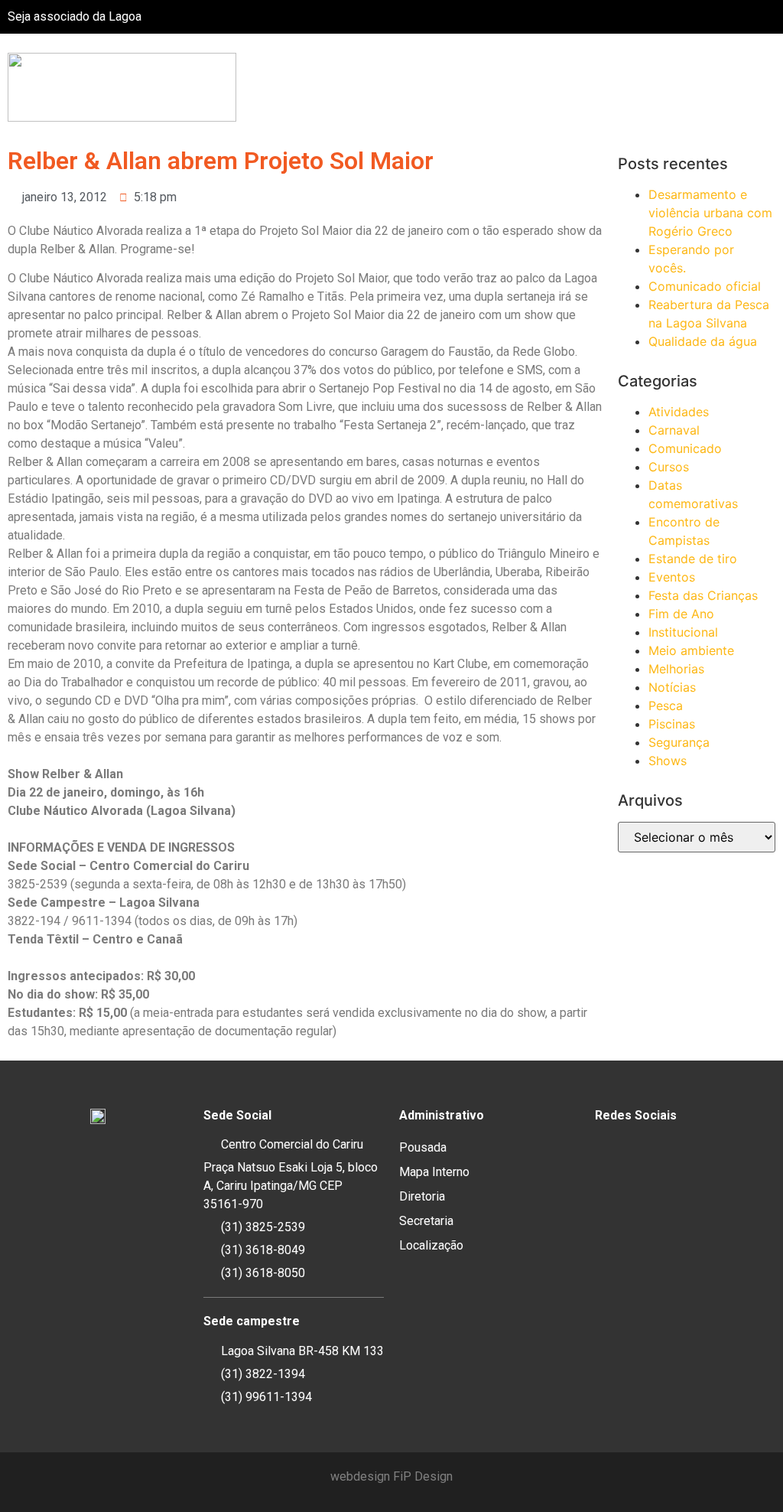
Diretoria (422, 1196)
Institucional (683, 632)
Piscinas (671, 724)
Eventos (671, 577)
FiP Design (423, 1476)
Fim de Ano (681, 613)
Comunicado (685, 448)
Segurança (679, 742)
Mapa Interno (434, 1172)
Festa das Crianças (703, 595)
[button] (771, 87)
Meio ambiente (691, 650)
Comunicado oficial (704, 286)
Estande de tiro (692, 558)
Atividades (678, 411)
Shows (667, 760)
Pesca (665, 705)
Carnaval (674, 430)
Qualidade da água (702, 341)
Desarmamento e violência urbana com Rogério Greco (710, 213)
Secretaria (426, 1221)
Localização (431, 1245)
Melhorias (676, 668)
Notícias (672, 687)
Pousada (423, 1147)
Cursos (668, 466)
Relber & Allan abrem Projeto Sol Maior (221, 160)
